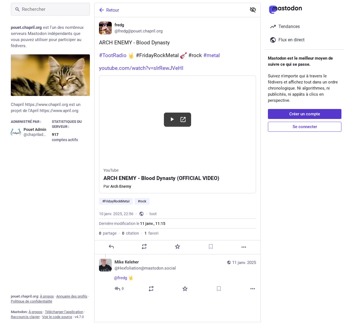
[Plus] (243, 247)
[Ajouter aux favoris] (177, 246)
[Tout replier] (252, 9)
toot (153, 214)
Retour (112, 10)
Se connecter (305, 126)
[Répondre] (111, 246)
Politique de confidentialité (31, 301)
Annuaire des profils (71, 296)
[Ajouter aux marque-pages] (210, 246)
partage (107, 233)
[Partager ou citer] (144, 246)
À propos (47, 296)
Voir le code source (57, 317)
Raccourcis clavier (25, 317)
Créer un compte (304, 113)
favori (151, 233)
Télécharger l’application (64, 312)
